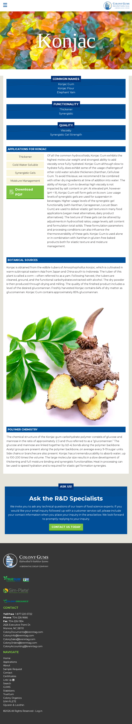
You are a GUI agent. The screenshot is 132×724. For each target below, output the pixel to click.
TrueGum (8, 694)
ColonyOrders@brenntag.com (20, 642)
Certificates (9, 676)
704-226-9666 (20, 617)
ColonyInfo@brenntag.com (18, 635)
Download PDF (24, 191)
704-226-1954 (16, 621)
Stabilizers (8, 690)
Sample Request (12, 669)
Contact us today (66, 526)
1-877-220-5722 (23, 614)
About (6, 665)
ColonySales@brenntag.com (19, 639)
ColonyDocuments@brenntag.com (23, 632)
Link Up (7, 679)
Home (6, 658)
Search (7, 683)
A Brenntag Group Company (122, 8)
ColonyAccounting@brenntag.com (22, 646)
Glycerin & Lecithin (13, 705)
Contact (7, 672)
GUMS (6, 687)
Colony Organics (12, 698)
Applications (10, 661)
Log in (38, 711)
